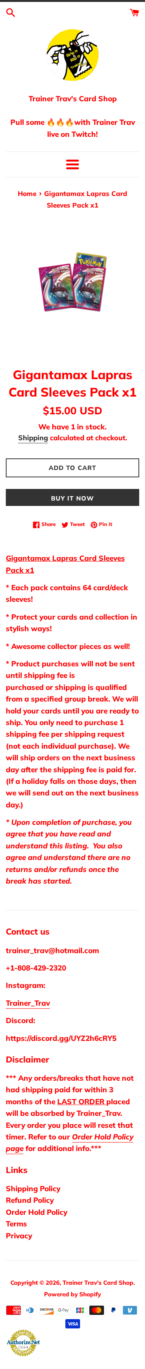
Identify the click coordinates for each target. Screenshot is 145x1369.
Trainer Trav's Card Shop (98, 1282)
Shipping (33, 437)
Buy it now (72, 498)
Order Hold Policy (36, 1212)
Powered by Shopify (72, 1294)
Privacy (19, 1235)
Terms (16, 1223)
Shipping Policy (33, 1188)
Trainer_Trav (28, 1003)
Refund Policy (30, 1200)
